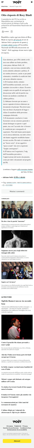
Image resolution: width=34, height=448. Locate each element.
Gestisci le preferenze (11, 428)
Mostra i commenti (17, 191)
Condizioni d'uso (25, 428)
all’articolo (18, 39)
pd (3, 185)
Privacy (25, 426)
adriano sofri (11, 182)
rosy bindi (9, 185)
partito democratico (24, 182)
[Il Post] (17, 1)
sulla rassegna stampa (25, 169)
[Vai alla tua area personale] (32, 2)
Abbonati (17, 441)
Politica (4, 6)
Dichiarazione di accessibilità (17, 430)
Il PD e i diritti (19, 177)
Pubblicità (17, 426)
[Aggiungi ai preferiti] (11, 31)
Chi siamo (9, 426)
